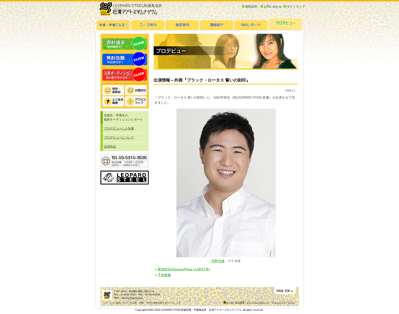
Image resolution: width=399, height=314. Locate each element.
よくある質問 (113, 101)
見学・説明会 (113, 90)
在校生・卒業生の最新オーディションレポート (123, 117)
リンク (291, 302)
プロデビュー (285, 23)
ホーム (229, 302)
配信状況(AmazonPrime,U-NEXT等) (184, 269)
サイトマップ (296, 6)
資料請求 (251, 6)
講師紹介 (217, 23)
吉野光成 (218, 261)
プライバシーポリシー (258, 302)
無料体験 (124, 59)
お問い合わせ (273, 6)
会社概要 (240, 302)
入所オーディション (124, 74)
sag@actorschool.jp (132, 297)
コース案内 (148, 23)
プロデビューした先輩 (119, 128)
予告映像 (164, 275)
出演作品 (110, 146)
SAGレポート (251, 23)
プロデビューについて (119, 137)
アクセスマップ (136, 101)
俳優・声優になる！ (113, 23)
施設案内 (182, 23)
